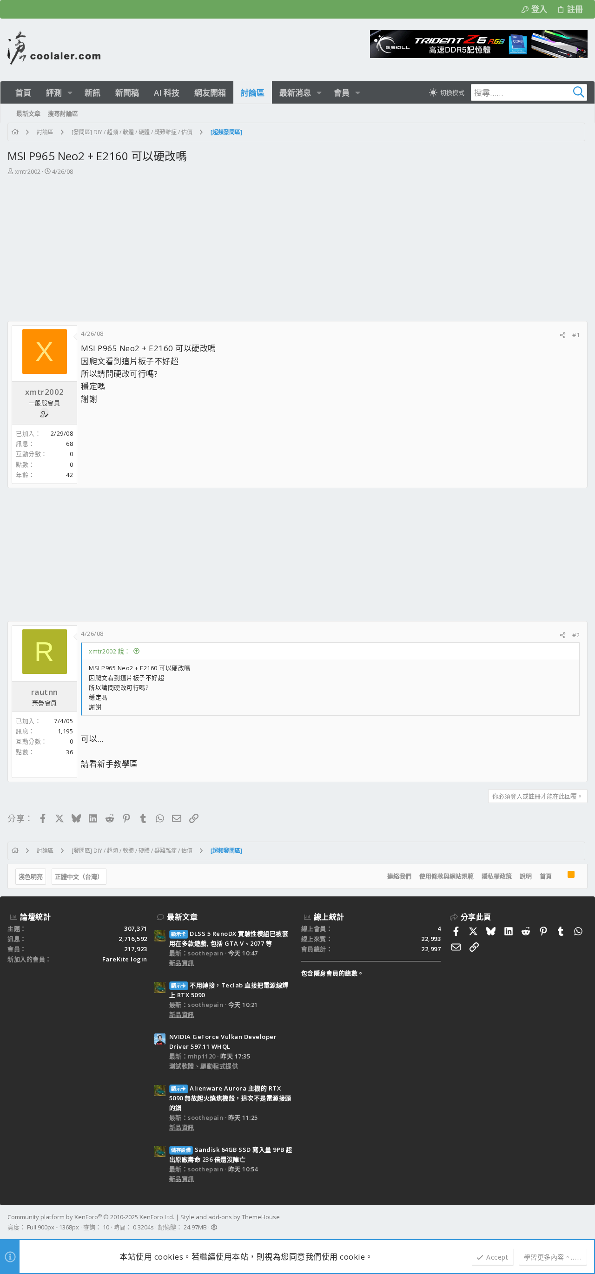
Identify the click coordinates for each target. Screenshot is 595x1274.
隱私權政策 (497, 876)
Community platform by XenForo (90, 1217)
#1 (576, 335)
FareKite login (124, 959)
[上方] (559, 876)
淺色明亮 (31, 876)
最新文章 (182, 917)
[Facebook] (583, 1222)
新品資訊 (181, 963)
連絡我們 (399, 876)
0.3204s (143, 1227)
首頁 (546, 876)
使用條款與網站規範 (446, 876)
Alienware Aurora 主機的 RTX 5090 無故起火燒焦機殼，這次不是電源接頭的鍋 (230, 1098)
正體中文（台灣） (79, 876)
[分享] (562, 335)
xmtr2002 (27, 171)
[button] (70, 92)
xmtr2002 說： (110, 651)
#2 (576, 635)
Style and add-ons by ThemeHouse (230, 1217)
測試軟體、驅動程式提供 (203, 1066)
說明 (526, 876)
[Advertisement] (297, 251)
